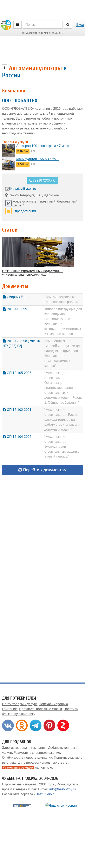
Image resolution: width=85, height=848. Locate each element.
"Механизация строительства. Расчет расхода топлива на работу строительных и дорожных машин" (62, 419)
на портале (27, 767)
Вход (80, 24)
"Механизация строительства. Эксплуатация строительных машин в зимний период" (62, 446)
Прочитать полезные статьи (40, 709)
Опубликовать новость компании (27, 757)
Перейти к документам (44, 470)
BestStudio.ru (45, 794)
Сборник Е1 (15, 297)
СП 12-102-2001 (18, 409)
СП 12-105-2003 (18, 373)
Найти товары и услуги (19, 704)
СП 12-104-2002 (18, 436)
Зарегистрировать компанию (24, 747)
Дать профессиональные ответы (43, 762)
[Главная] (6, 24)
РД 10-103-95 (16, 309)
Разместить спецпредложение (37, 752)
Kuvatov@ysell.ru (23, 188)
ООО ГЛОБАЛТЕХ (19, 101)
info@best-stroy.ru (62, 789)
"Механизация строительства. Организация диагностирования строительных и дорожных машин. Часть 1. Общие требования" (63, 387)
